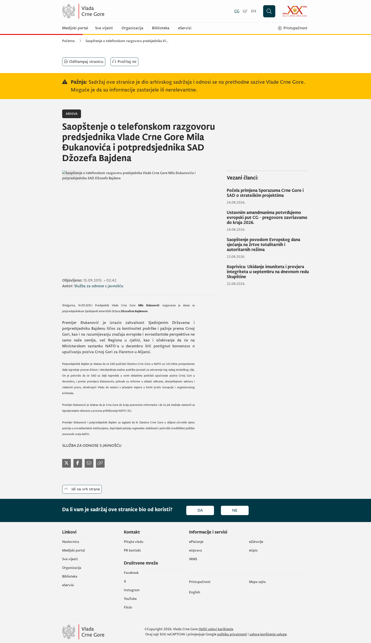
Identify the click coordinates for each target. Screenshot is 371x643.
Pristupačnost (200, 582)
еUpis (253, 550)
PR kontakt (132, 550)
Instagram (132, 590)
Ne (234, 510)
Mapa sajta (257, 582)
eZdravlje (256, 542)
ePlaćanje (196, 542)
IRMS (193, 559)
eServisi (184, 28)
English (194, 592)
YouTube (130, 599)
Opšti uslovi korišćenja (216, 629)
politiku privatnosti (232, 634)
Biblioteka (160, 28)
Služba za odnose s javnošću (98, 286)
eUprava (195, 550)
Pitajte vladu (133, 542)
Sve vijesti (104, 28)
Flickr (128, 607)
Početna (68, 41)
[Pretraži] (269, 11)
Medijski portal (75, 28)
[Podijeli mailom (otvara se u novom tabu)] (89, 463)
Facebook (131, 573)
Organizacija (132, 28)
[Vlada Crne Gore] (104, 11)
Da (200, 510)
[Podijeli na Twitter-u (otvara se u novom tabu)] (66, 463)
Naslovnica (70, 542)
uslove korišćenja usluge (268, 634)
